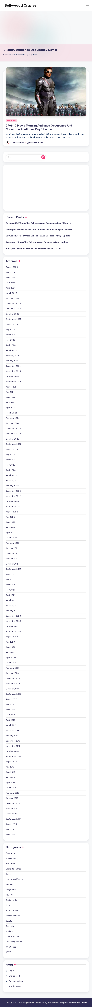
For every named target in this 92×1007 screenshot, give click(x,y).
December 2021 (13, 553)
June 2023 (10, 459)
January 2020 (12, 673)
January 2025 (12, 361)
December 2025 (13, 303)
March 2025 (11, 350)
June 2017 (10, 834)
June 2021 (10, 584)
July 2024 (10, 392)
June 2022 (10, 522)
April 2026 (11, 288)
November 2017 (13, 808)
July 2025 (10, 329)
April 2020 (11, 657)
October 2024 (12, 376)
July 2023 (10, 454)
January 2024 (12, 423)
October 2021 (12, 564)
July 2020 (10, 642)
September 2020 (14, 631)
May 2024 (10, 402)
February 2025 (13, 355)
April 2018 (10, 782)
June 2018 (10, 772)
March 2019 (11, 725)
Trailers (9, 931)
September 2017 (13, 819)
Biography (10, 853)
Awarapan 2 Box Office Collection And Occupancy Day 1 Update (37, 242)
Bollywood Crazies (20, 5)
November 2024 (13, 371)
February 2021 (12, 605)
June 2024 (10, 397)
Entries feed (14, 976)
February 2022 (13, 543)
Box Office (11, 120)
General (9, 884)
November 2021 (13, 558)
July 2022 (10, 517)
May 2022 (10, 527)
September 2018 (13, 756)
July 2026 (10, 272)
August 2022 (12, 512)
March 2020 (11, 662)
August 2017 (11, 824)
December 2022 (13, 491)
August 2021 (11, 574)
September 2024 (13, 381)
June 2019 (10, 709)
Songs (8, 905)
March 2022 (11, 538)
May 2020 (10, 652)
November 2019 (13, 683)
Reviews (9, 895)
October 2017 (12, 814)
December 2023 (13, 428)
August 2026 (12, 267)
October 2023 (12, 439)
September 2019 (13, 694)
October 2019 (12, 689)
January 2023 (12, 485)
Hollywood (11, 889)
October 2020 (12, 626)
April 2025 (11, 345)
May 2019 (10, 715)
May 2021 (10, 590)
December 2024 (13, 366)
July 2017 (10, 829)
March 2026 (11, 293)
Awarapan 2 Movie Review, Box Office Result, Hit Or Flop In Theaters (39, 229)
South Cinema (12, 910)
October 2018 (12, 751)
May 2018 (10, 777)
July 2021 (10, 579)
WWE (8, 952)
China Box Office (13, 869)
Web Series (11, 947)
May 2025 (10, 340)
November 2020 (13, 621)
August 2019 (11, 699)
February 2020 (13, 668)
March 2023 (11, 475)
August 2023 (12, 449)
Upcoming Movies (14, 941)
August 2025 (12, 324)
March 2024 (11, 413)
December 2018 (13, 741)
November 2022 (13, 496)
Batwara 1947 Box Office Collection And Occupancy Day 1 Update (38, 236)
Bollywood (11, 858)
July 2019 (10, 704)
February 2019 (12, 730)
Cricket (9, 874)
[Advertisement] (46, 27)
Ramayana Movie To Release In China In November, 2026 (33, 248)
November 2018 (13, 746)
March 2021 (11, 600)
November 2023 (13, 433)
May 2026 (10, 282)
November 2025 (13, 308)
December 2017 (13, 803)
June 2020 (10, 647)
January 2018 (12, 798)
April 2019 (10, 720)
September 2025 (13, 319)
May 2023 (10, 465)
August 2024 (12, 387)
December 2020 (13, 616)
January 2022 (12, 548)
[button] (43, 157)
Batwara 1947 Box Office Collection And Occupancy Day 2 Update (38, 223)
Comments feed (16, 981)
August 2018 (11, 761)
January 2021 (12, 610)
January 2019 (12, 735)
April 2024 (11, 407)
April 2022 (11, 532)
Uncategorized (13, 936)
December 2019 (13, 678)
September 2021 (13, 569)
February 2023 (13, 480)
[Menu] (87, 5)
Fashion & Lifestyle (14, 879)
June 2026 (10, 277)
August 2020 (12, 637)
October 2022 (12, 501)
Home (5, 55)
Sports (9, 921)
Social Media (11, 900)
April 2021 (10, 595)
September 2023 (13, 444)
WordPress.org (15, 986)
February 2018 (12, 793)
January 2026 (12, 298)
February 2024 (13, 418)
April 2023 (11, 470)
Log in (11, 970)
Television (10, 926)
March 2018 (11, 787)
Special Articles (13, 915)
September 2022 (13, 506)
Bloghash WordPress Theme (73, 1002)
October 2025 (12, 314)
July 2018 (10, 767)
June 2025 (10, 335)
